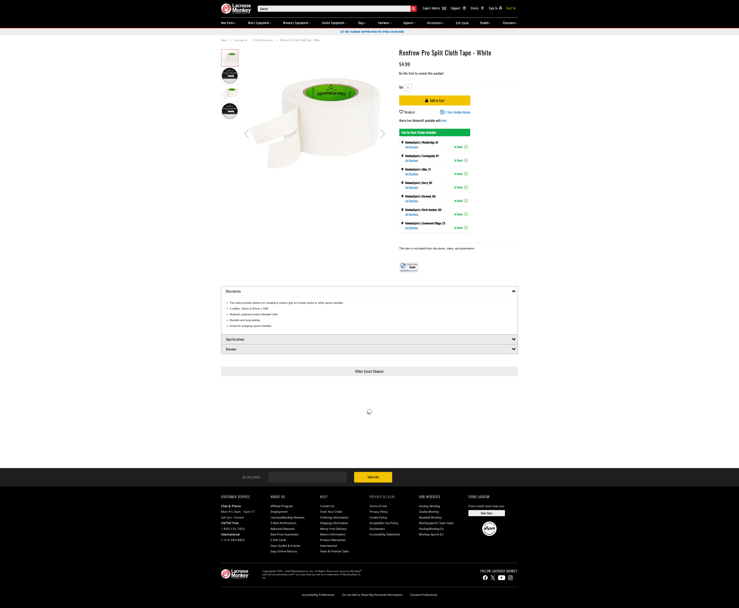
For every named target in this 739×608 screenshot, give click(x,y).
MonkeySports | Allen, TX (418, 169)
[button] (246, 133)
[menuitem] (229, 23)
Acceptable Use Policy (384, 523)
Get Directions (411, 147)
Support (456, 8)
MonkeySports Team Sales (436, 523)
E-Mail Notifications (283, 523)
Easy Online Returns (284, 551)
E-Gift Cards (278, 540)
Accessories (241, 40)
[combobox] (337, 9)
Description (233, 291)
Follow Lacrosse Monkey (498, 571)
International (328, 546)
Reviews (231, 349)
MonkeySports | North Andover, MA (423, 209)
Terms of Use (378, 506)
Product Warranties (333, 540)
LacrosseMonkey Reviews (287, 517)
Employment (279, 511)
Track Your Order (331, 511)
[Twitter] (493, 577)
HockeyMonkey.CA (431, 529)
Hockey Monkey (429, 506)
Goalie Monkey (429, 511)
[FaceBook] (485, 577)
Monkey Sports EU (431, 534)
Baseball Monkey (430, 517)
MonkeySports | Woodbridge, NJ (421, 142)
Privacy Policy (379, 511)
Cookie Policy (378, 517)
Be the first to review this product (421, 73)
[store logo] (237, 8)
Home (224, 40)
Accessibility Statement (385, 534)
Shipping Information (334, 523)
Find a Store (486, 513)
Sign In (493, 8)
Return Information (332, 534)
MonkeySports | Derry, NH (418, 183)
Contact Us (327, 506)
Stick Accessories (264, 40)
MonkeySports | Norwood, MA (420, 196)
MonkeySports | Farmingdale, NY (422, 156)
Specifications (235, 339)
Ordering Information (334, 517)
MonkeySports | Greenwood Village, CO (425, 223)
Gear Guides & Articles (285, 546)
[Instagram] (510, 577)
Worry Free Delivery (333, 529)
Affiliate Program (282, 506)
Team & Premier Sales (334, 551)
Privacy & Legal (382, 496)
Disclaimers (377, 529)
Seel (443, 120)
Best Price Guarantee (284, 534)
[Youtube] (501, 577)
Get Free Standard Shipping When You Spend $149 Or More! (372, 31)
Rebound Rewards (283, 529)
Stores (475, 8)
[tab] (369, 291)
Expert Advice (432, 8)
